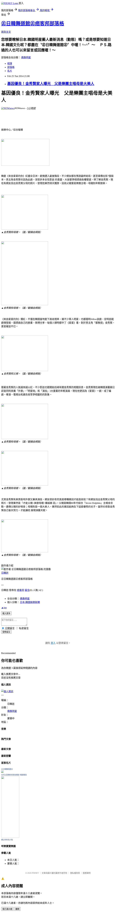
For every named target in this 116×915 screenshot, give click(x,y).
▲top (4, 607)
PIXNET (35, 873)
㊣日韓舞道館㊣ (7, 769)
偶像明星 (26, 57)
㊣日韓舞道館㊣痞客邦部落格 (32, 23)
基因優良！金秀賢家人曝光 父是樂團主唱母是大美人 (50, 84)
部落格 (10, 67)
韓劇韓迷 (23, 775)
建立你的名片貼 (7, 840)
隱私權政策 (75, 873)
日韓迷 (4, 573)
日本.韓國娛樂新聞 (30, 602)
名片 (9, 71)
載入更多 (6, 613)
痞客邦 (20, 590)
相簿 (9, 63)
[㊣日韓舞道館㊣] (2, 772)
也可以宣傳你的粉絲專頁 (10, 775)
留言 (27, 590)
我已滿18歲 (7, 909)
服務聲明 (87, 873)
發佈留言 (6, 632)
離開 (17, 909)
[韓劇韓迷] (10, 836)
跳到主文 (6, 32)
